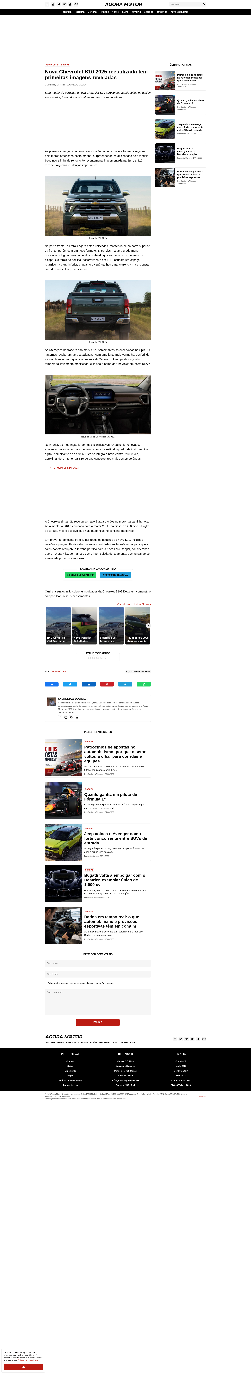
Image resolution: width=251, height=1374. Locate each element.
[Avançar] (148, 625)
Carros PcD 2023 (125, 1061)
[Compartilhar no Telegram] (125, 684)
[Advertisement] (125, 37)
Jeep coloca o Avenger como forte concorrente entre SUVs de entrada (115, 838)
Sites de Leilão (125, 1075)
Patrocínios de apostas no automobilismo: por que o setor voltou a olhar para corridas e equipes (115, 754)
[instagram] (66, 717)
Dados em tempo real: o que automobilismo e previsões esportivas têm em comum (111, 921)
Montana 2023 (181, 1071)
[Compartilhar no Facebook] (52, 684)
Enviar (97, 1022)
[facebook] (60, 717)
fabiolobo (202, 1096)
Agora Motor (52, 65)
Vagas (84, 1042)
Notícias (65, 65)
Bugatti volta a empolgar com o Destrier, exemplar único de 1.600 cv (114, 880)
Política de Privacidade (103, 1042)
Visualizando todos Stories (134, 604)
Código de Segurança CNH (125, 1080)
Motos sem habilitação (125, 1071)
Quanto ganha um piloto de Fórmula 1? (110, 796)
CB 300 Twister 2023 (181, 1085)
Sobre (60, 1042)
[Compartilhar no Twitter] (70, 684)
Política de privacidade (28, 1360)
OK (23, 1367)
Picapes (56, 672)
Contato (50, 1042)
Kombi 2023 (181, 1066)
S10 (64, 672)
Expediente (72, 1042)
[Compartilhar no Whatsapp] (144, 684)
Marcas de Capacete (125, 1066)
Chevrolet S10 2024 (66, 467)
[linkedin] (77, 717)
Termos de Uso (127, 1042)
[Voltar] (47, 625)
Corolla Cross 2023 (180, 1080)
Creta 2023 (180, 1061)
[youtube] (71, 717)
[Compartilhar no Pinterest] (107, 684)
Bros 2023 (181, 1075)
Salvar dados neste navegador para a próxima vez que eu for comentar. (81, 983)
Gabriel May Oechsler (73, 699)
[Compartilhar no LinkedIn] (89, 684)
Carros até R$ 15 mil (125, 1085)
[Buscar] (204, 4)
